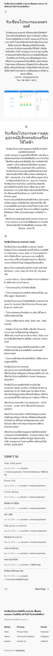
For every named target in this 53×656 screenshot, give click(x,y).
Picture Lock (10, 481)
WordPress (20, 650)
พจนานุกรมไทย (11, 559)
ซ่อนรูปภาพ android (13, 537)
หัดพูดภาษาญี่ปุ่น (11, 503)
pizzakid (24, 468)
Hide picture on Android (15, 526)
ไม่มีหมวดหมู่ (35, 565)
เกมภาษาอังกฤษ (11, 548)
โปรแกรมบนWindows (31, 472)
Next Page (42, 589)
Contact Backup (11, 492)
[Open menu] (5, 11)
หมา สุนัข (8, 514)
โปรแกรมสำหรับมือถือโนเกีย (17, 579)
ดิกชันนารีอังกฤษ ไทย (13, 571)
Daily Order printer (13, 463)
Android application (14, 472)
